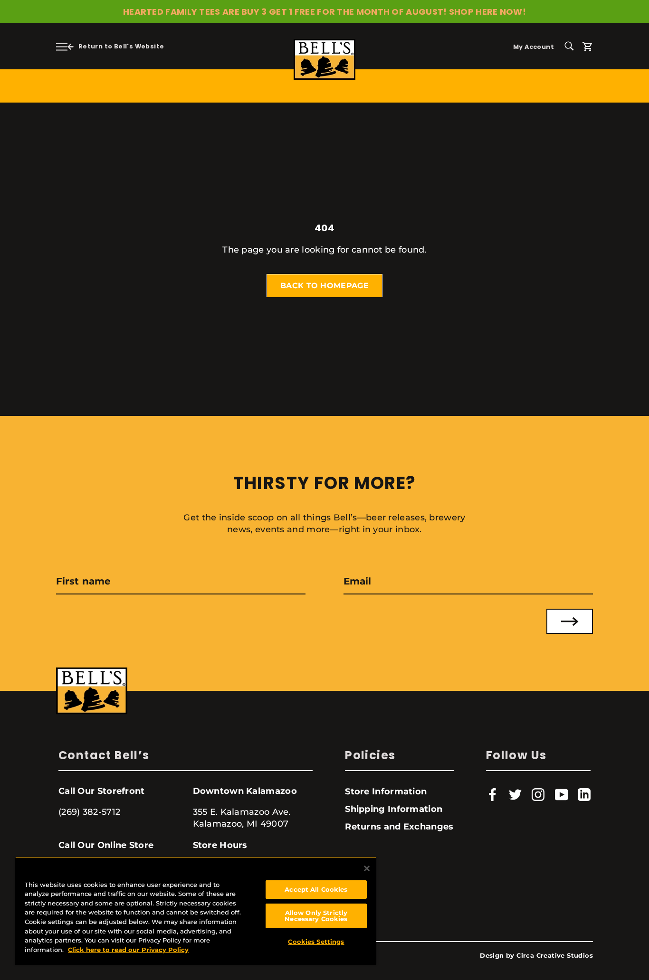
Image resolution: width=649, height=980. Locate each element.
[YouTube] (561, 794)
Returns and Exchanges (399, 826)
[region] (195, 911)
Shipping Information (393, 809)
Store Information (386, 791)
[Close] (367, 868)
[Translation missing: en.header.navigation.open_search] (572, 45)
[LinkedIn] (584, 794)
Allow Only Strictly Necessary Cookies (316, 916)
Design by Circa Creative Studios (536, 955)
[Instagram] (538, 794)
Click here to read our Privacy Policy (128, 949)
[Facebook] (492, 794)
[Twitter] (515, 794)
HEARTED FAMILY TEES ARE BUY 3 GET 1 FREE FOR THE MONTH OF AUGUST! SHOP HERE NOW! (324, 12)
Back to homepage (324, 285)
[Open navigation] (61, 46)
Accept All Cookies (316, 889)
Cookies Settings (316, 941)
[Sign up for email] (569, 621)
